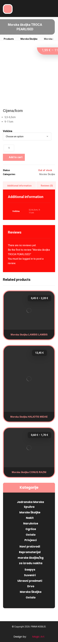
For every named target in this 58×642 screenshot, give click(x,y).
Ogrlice (30, 529)
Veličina (7, 131)
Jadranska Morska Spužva (30, 504)
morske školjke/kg (31, 558)
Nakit (30, 518)
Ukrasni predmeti (29, 581)
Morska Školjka (30, 592)
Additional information (19, 185)
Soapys (29, 570)
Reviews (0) (47, 185)
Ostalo (30, 535)
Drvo (30, 586)
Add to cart (15, 157)
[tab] (19, 185)
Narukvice (30, 523)
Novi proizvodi (29, 546)
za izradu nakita (30, 563)
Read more (30, 396)
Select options (30, 325)
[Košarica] (29, 8)
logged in (27, 258)
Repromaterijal (30, 552)
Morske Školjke (47, 174)
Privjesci (30, 540)
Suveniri (30, 575)
